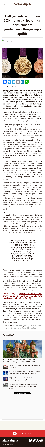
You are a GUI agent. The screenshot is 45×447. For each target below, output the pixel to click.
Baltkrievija (19, 326)
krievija (27, 326)
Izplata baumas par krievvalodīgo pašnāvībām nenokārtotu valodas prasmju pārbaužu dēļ (22, 295)
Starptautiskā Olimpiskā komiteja (23, 328)
